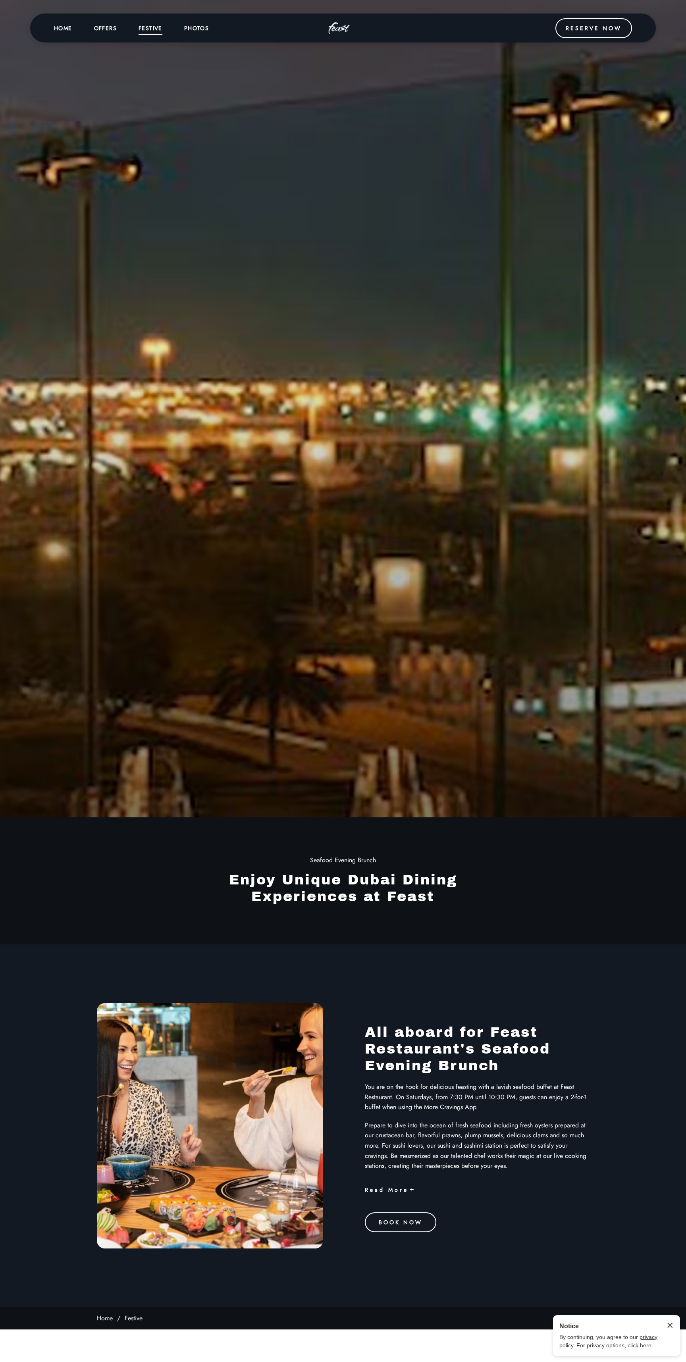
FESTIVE (150, 28)
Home (105, 1318)
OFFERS (105, 28)
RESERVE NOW (594, 28)
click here (639, 1345)
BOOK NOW (400, 1222)
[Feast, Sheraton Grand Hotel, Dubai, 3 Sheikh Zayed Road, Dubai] (339, 28)
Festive (134, 1318)
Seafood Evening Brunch (343, 860)
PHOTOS (196, 28)
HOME (63, 28)
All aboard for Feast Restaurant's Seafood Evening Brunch (457, 1049)
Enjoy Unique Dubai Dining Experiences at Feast (343, 888)
